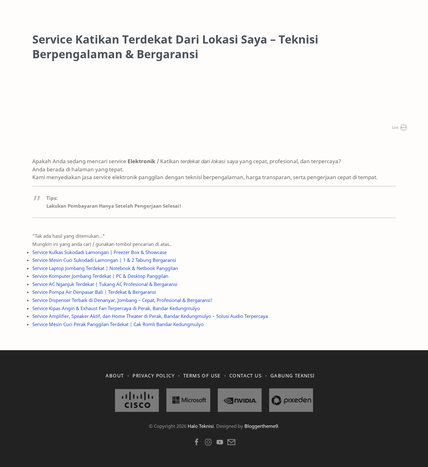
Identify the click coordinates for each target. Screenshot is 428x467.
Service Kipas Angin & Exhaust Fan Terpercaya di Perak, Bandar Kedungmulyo (116, 308)
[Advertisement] (214, 113)
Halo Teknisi (201, 426)
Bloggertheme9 (261, 426)
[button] (197, 443)
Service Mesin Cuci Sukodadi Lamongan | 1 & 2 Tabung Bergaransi (104, 260)
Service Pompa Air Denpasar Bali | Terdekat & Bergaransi (94, 292)
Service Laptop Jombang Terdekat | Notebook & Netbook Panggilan (105, 268)
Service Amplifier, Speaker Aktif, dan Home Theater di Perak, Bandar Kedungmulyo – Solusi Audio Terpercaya (150, 316)
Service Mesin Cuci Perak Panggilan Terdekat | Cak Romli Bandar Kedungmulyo (118, 324)
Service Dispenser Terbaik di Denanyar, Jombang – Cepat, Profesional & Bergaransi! (122, 300)
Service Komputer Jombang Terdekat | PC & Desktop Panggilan (100, 276)
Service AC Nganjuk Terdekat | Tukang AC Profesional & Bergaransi (104, 284)
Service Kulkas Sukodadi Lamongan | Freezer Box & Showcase (99, 252)
